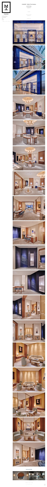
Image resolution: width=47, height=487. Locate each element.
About (2, 18)
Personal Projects (4, 17)
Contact (3, 19)
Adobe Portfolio (30, 484)
